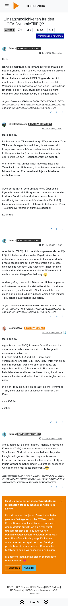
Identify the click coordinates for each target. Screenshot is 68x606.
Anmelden (29, 568)
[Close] (61, 501)
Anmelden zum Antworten (50, 36)
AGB (54, 590)
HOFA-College (52, 587)
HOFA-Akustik (37, 587)
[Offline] (5, 48)
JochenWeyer (16, 328)
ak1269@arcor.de (18, 124)
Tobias (12, 48)
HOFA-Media (16, 590)
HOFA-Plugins (21, 587)
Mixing (10, 30)
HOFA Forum (35, 6)
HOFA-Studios (31, 590)
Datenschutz (34, 593)
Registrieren (13, 568)
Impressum (45, 590)
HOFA (10, 587)
